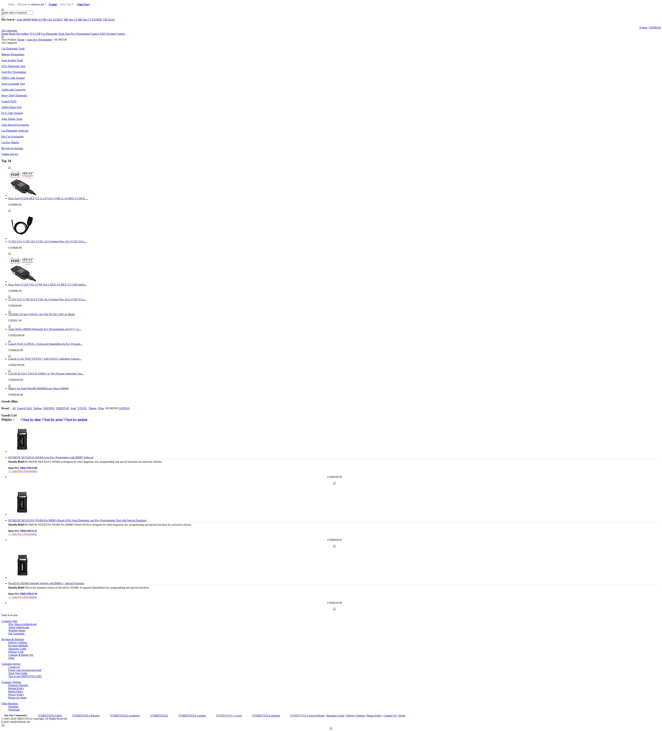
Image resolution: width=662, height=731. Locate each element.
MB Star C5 (84, 19)
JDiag (101, 408)
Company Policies (11, 682)
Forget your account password (24, 670)
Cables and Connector (13, 89)
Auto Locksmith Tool (13, 83)
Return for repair (17, 697)
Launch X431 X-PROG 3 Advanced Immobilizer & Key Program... (45, 343)
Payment (111, 33)
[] (53, 4)
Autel (73, 408)
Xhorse (93, 408)
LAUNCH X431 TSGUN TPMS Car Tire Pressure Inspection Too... (46, 373)
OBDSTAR (62, 408)
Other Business (9, 703)
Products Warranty (18, 685)
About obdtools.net (18, 627)
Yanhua (37, 408)
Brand (12, 33)
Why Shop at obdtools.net (22, 624)
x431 (49, 19)
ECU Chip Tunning (12, 113)
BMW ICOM (38, 19)
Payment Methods (18, 645)
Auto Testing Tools (11, 118)
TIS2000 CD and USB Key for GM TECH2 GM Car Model (41, 314)
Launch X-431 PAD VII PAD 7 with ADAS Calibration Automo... (44, 358)
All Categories (9, 30)
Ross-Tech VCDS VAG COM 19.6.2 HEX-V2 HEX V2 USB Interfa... (47, 284)
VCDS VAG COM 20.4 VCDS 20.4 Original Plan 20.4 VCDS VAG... (47, 299)
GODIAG (124, 408)
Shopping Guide (17, 648)
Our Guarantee (16, 633)
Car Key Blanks (10, 142)
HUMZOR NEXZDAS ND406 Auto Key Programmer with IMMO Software (50, 457)
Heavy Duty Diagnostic (14, 95)
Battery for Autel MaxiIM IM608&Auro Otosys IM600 (38, 388)
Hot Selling (22, 33)
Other (11, 658)
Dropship (13, 706)
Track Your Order (17, 673)
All (14, 408)
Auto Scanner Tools (12, 60)
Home (5, 33)
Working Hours (16, 630)
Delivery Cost (15, 651)
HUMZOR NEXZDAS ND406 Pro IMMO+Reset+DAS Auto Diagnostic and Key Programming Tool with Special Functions (77, 520)
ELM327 (58, 19)
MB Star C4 (70, 19)
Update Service (9, 154)
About (401, 715)
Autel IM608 (24, 19)
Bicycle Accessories (12, 148)
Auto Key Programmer (77, 33)
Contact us (14, 666)
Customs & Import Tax (20, 654)
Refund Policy (16, 688)
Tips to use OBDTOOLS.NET (25, 676)
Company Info (9, 621)
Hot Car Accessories (12, 136)
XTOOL (82, 408)
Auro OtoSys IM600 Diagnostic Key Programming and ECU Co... (44, 329)
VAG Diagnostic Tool (13, 66)
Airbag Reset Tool (11, 107)
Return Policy (15, 691)
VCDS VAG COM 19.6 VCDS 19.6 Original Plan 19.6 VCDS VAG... (47, 241)
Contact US (390, 715)
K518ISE (97, 19)
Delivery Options (17, 642)
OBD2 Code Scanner (13, 77)
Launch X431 (98, 33)
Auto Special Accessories (15, 124)
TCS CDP (35, 33)
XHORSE (48, 408)
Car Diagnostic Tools (52, 33)
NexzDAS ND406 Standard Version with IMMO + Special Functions (46, 583)
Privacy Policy (16, 694)
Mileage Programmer (12, 54)
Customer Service (11, 663)
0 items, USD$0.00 (650, 27)
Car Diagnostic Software (14, 130)
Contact (121, 33)
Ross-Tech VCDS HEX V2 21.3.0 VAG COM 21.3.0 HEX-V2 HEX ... (48, 198)
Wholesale (14, 709)
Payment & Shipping (12, 639)
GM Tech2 (109, 19)
